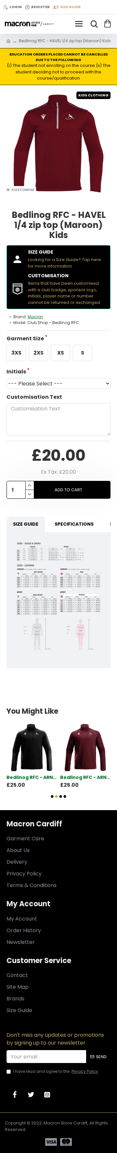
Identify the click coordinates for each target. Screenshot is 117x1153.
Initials (16, 371)
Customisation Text (34, 397)
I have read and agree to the (55, 1071)
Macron (35, 317)
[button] (52, 796)
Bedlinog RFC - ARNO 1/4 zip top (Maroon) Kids (85, 777)
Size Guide (25, 524)
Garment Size (25, 338)
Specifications (74, 524)
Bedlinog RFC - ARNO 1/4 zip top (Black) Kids (31, 777)
